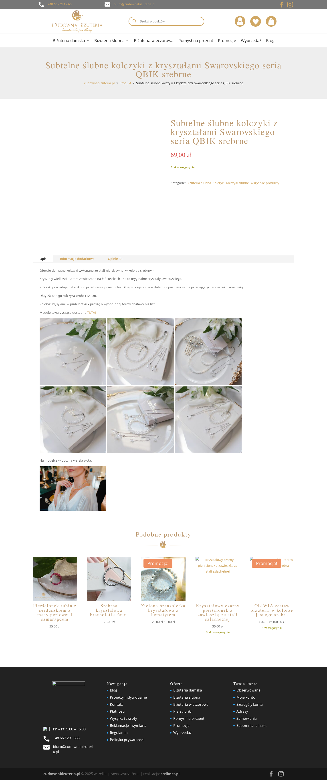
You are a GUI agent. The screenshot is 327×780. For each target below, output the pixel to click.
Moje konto (245, 697)
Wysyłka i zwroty (123, 718)
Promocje (227, 41)
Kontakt (116, 704)
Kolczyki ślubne (237, 183)
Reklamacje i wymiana (128, 725)
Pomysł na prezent (195, 41)
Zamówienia (246, 718)
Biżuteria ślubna (109, 41)
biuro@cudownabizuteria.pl (134, 4)
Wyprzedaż (251, 41)
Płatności (117, 711)
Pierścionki (182, 711)
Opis (43, 259)
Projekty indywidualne (128, 697)
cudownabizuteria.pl (61, 773)
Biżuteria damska (69, 41)
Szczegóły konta (249, 704)
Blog (270, 41)
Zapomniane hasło (252, 725)
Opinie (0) (115, 259)
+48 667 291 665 (60, 4)
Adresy (242, 711)
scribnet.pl (170, 773)
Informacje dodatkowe (77, 259)
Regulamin (119, 732)
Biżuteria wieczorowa (154, 41)
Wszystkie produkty (264, 183)
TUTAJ (91, 312)
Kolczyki (218, 183)
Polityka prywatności (127, 739)
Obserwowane (248, 690)
